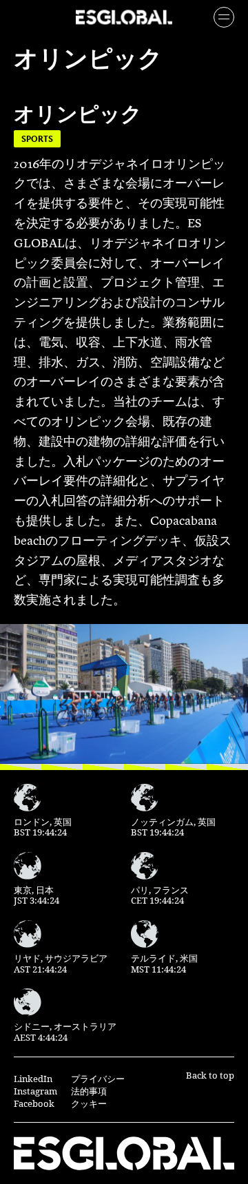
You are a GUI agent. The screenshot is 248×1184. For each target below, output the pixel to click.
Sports (37, 139)
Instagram (35, 1091)
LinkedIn (33, 1078)
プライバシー (98, 1078)
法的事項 (89, 1091)
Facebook (34, 1103)
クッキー (89, 1103)
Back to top (210, 1075)
